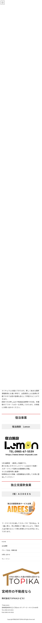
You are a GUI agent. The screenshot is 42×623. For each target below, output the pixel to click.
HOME (4, 541)
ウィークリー (6, 559)
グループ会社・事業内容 (9, 550)
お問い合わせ (6, 554)
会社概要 (4, 546)
